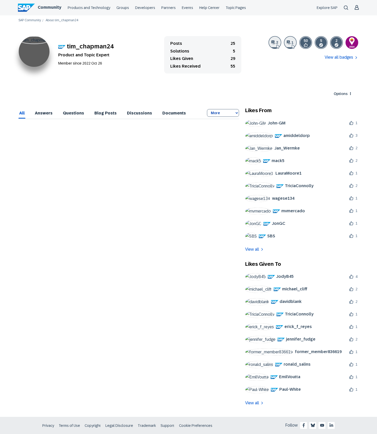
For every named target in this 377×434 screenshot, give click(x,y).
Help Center (209, 8)
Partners (168, 8)
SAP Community (29, 20)
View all (252, 249)
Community (49, 7)
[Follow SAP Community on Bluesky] (313, 425)
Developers (145, 8)
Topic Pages (236, 8)
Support (167, 426)
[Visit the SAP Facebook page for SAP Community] (304, 425)
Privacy (48, 426)
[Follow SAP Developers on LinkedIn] (331, 425)
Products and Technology (89, 8)
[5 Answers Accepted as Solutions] (321, 42)
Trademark (147, 426)
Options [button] (341, 94)
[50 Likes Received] (305, 42)
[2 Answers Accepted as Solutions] (336, 42)
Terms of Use (69, 426)
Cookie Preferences (195, 426)
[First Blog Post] (290, 42)
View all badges (339, 57)
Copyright (93, 426)
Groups (122, 8)
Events (187, 8)
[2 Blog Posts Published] (275, 42)
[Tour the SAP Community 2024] (351, 42)
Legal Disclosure (119, 426)
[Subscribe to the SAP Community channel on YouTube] (322, 425)
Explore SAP (327, 8)
